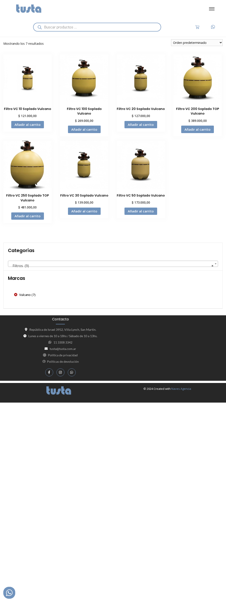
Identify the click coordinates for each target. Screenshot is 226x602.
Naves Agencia (181, 389)
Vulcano (25, 295)
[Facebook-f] (49, 372)
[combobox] (113, 264)
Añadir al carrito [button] (28, 124)
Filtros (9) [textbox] (111, 265)
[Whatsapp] (72, 372)
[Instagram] (60, 372)
